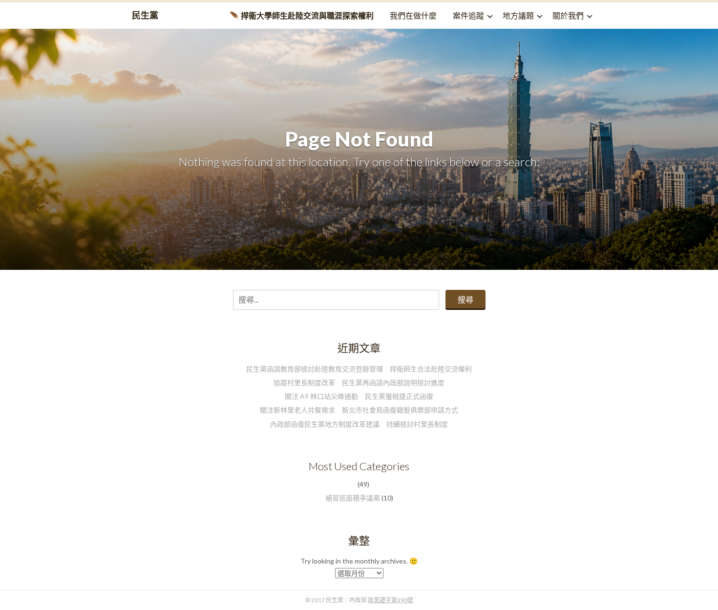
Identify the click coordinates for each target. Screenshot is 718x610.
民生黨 (145, 15)
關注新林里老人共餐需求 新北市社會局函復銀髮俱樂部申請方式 (359, 410)
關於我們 (568, 15)
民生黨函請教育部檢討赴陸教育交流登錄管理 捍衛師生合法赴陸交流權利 (359, 369)
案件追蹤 (468, 15)
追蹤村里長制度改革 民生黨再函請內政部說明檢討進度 (359, 382)
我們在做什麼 (413, 15)
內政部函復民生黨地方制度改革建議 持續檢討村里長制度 (359, 424)
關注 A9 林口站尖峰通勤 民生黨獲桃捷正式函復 (359, 396)
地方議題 (518, 15)
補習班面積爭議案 (352, 498)
